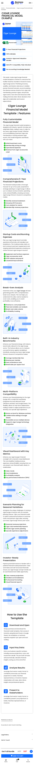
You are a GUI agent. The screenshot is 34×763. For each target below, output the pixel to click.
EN (30, 3)
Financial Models (10, 8)
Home (3, 8)
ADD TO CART (18, 756)
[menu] (4, 3)
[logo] (17, 3)
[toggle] (31, 751)
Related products (7, 720)
